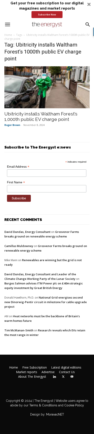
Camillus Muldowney (18, 246)
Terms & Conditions (42, 405)
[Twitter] (63, 376)
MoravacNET (55, 414)
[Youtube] (72, 376)
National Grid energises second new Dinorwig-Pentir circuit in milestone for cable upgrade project (45, 302)
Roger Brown (12, 125)
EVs (7, 106)
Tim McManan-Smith (18, 330)
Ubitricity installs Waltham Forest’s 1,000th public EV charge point (40, 116)
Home (8, 35)
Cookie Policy (74, 405)
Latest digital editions (66, 367)
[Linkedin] (54, 376)
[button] (47, 9)
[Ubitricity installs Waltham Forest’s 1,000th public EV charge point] (47, 87)
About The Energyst (32, 377)
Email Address (18, 167)
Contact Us (67, 372)
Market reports (26, 372)
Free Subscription (34, 367)
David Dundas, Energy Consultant (27, 232)
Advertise (48, 372)
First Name (16, 182)
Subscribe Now (47, 14)
